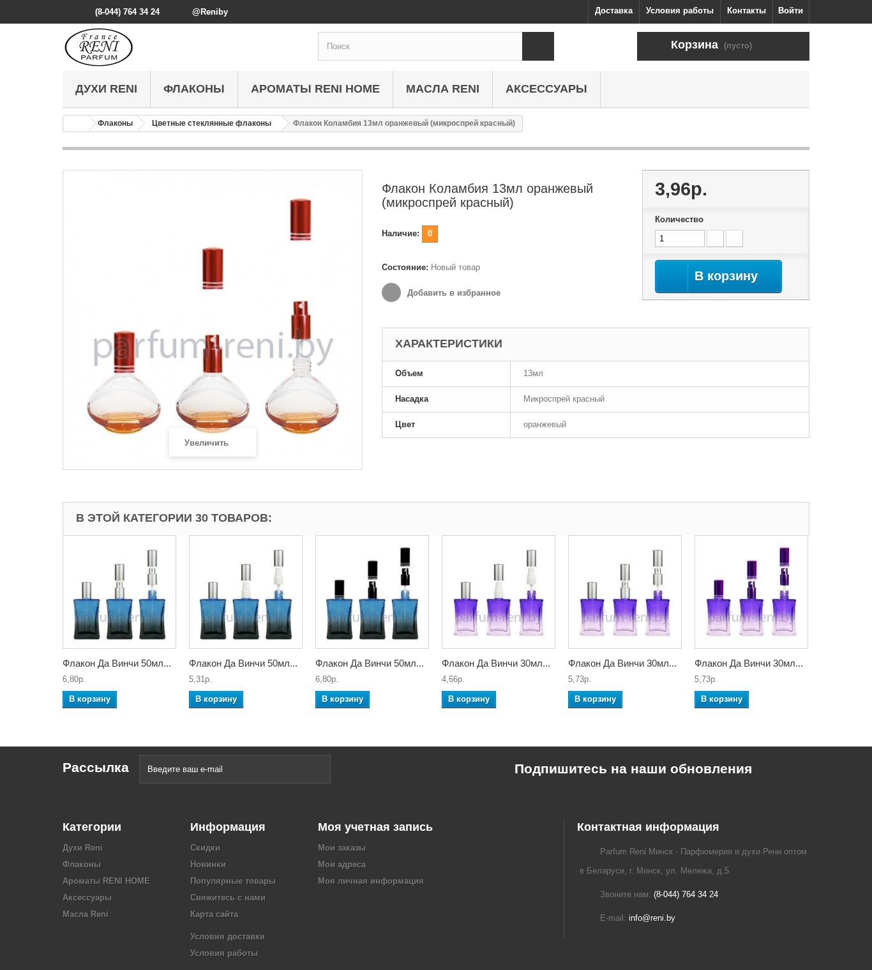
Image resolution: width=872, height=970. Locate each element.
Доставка (614, 10)
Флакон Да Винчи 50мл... (117, 663)
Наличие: (400, 233)
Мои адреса (342, 864)
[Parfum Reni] (181, 47)
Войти (790, 10)
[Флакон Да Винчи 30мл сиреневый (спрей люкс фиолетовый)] (751, 592)
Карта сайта (214, 914)
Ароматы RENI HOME (315, 88)
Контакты (746, 10)
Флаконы (194, 88)
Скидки (205, 848)
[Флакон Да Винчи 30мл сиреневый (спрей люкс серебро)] (625, 592)
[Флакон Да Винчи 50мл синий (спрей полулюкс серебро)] (246, 592)
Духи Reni (106, 88)
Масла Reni (442, 88)
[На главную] (76, 124)
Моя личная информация (371, 881)
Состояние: (405, 267)
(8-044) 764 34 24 (127, 12)
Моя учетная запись (375, 827)
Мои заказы (342, 848)
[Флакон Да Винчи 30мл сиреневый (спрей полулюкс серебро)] (498, 592)
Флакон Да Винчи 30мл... (496, 663)
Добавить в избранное (452, 293)
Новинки (208, 864)
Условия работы (680, 10)
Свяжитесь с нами (228, 897)
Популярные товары (233, 881)
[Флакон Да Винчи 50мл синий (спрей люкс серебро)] (119, 592)
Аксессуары (546, 88)
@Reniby (210, 12)
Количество (679, 219)
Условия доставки (227, 936)
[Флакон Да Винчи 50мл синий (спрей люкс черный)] (372, 592)
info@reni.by (652, 918)
